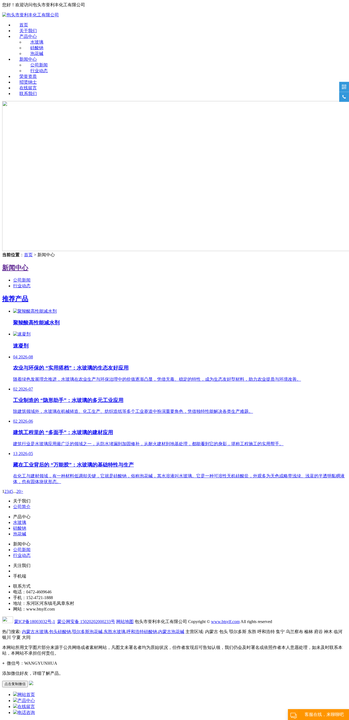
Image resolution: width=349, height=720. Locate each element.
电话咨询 (26, 712)
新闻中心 (28, 59)
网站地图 (125, 621)
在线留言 (28, 88)
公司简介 (22, 506)
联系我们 (28, 93)
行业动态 (39, 70)
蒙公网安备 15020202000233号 (86, 621)
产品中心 (28, 36)
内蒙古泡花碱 (171, 631)
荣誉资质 (28, 76)
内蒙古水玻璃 (35, 631)
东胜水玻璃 (114, 631)
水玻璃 (36, 42)
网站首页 (26, 694)
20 (18, 491)
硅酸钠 (36, 47)
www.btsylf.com (225, 621)
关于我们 (28, 30)
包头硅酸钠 (60, 631)
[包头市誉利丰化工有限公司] (30, 15)
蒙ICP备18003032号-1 (34, 621)
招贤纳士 (28, 82)
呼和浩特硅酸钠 (142, 631)
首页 (23, 25)
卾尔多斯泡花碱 (87, 631)
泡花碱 (36, 53)
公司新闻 (39, 65)
